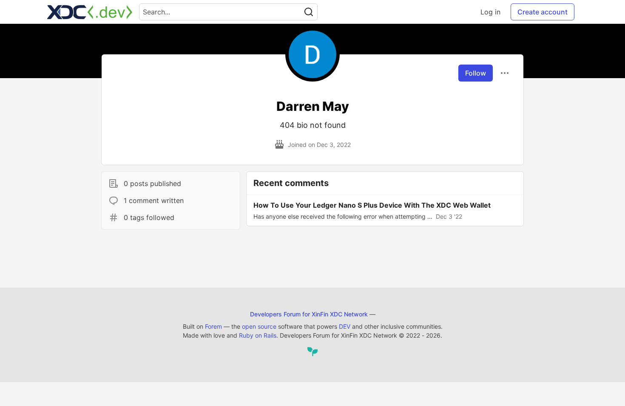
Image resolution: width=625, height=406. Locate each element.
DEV (344, 326)
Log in (490, 12)
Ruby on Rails (257, 335)
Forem (213, 326)
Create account (542, 12)
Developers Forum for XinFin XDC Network (309, 314)
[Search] (308, 12)
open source (259, 326)
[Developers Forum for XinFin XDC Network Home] (89, 11)
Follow (475, 73)
